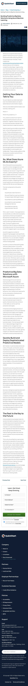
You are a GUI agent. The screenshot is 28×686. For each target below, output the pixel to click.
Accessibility (6, 599)
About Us (5, 548)
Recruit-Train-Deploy (8, 580)
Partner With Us (7, 568)
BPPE (4, 614)
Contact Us (8, 682)
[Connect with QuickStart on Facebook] (2, 540)
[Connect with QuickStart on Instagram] (9, 540)
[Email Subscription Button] (24, 652)
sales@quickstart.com (11, 625)
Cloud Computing (14, 10)
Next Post (23, 480)
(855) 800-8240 (15, 633)
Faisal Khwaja (6, 23)
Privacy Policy (18, 523)
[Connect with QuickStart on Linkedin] (7, 540)
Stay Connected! (7, 557)
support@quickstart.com (17, 627)
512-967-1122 (11, 640)
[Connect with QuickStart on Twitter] (4, 540)
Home (2, 10)
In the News (6, 554)
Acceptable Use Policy (9, 611)
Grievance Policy (7, 608)
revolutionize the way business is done (13, 63)
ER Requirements (7, 602)
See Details (16, 519)
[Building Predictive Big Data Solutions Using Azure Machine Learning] (14, 40)
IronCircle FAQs (7, 571)
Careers (5, 551)
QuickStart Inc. (14, 678)
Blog (7, 10)
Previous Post (6, 480)
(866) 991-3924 (9, 631)
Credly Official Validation (9, 590)
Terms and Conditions (19, 682)
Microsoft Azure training (9, 465)
